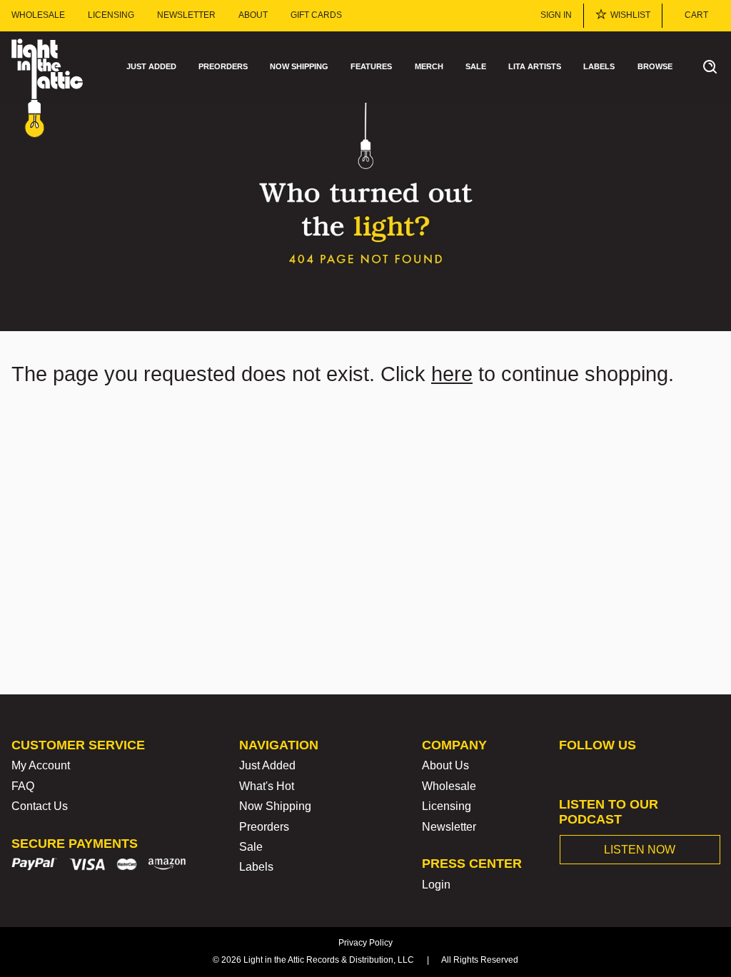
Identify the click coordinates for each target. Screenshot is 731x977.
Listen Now (639, 850)
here (452, 374)
